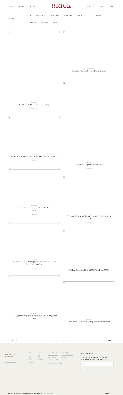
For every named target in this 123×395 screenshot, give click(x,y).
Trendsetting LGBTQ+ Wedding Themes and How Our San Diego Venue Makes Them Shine (34, 247)
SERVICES (21, 6)
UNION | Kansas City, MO (53, 357)
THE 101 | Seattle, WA (52, 352)
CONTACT (111, 6)
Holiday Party (80, 15)
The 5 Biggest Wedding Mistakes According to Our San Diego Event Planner (34, 301)
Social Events (45, 22)
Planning (98, 15)
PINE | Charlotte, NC (66, 357)
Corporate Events (55, 15)
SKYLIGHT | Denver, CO (53, 355)
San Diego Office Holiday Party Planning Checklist (89, 54)
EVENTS (32, 6)
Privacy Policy (46, 393)
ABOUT (40, 357)
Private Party (33, 22)
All (30, 15)
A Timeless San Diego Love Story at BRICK (89, 127)
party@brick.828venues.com (10, 362)
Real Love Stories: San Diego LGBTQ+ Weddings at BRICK (89, 254)
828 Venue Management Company (55, 363)
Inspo (90, 15)
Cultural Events (68, 15)
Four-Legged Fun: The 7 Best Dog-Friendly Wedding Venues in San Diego (34, 193)
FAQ (101, 6)
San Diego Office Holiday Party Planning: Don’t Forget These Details (34, 140)
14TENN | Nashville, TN (53, 359)
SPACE (11, 6)
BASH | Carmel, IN (65, 352)
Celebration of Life (40, 15)
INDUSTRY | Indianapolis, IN (67, 355)
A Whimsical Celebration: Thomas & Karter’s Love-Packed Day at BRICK (89, 201)
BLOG (39, 352)
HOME (30, 352)
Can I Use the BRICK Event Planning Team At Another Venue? (89, 305)
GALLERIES (31, 362)
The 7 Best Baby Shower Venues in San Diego (34, 71)
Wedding (55, 22)
